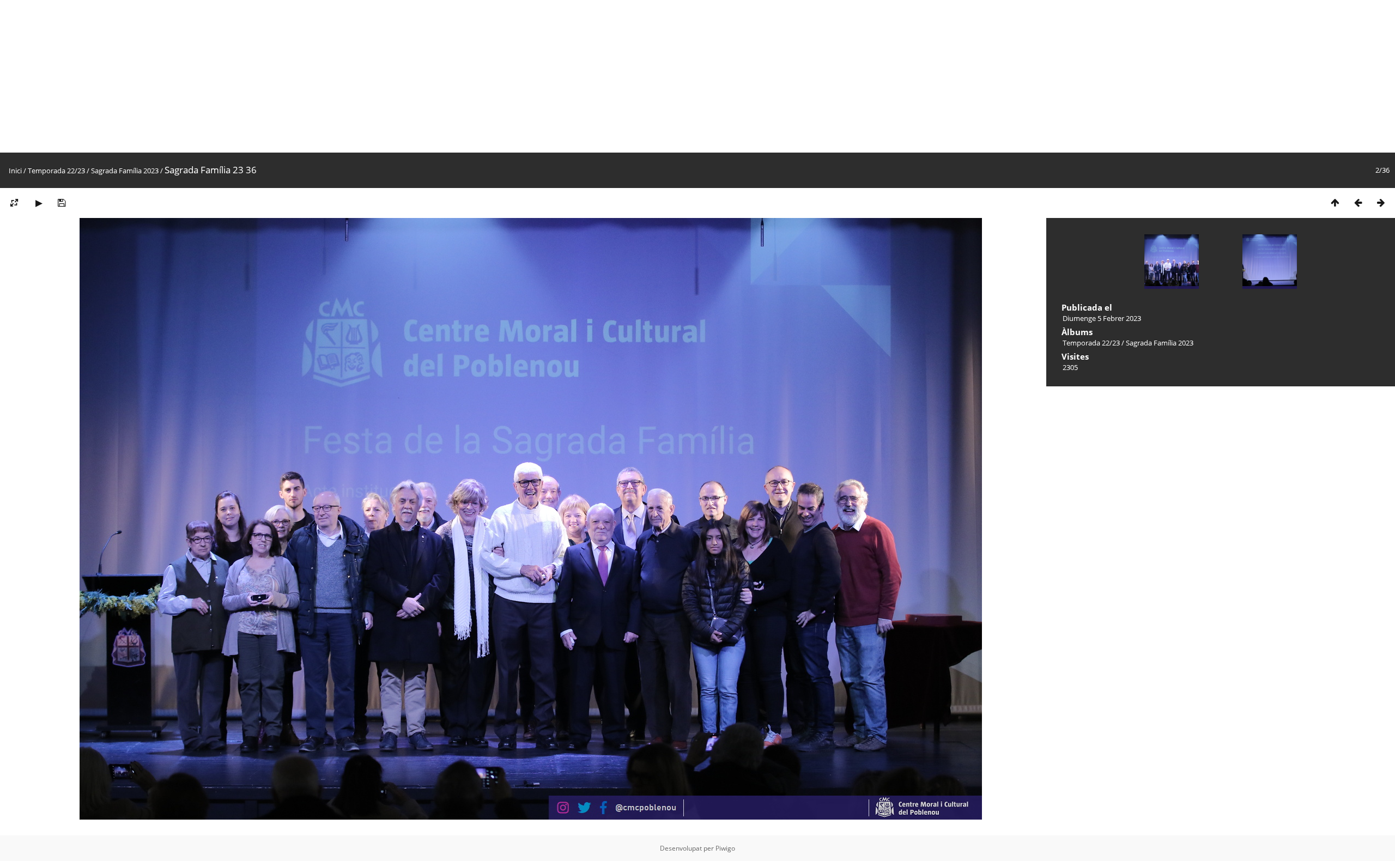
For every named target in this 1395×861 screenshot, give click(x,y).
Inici (15, 170)
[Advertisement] (327, 76)
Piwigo (725, 848)
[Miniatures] (1335, 202)
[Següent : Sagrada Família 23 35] (1380, 202)
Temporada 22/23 (56, 170)
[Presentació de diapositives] (38, 202)
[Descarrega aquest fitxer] (61, 202)
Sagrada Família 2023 (125, 170)
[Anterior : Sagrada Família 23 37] (1358, 202)
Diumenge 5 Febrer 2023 (1102, 318)
